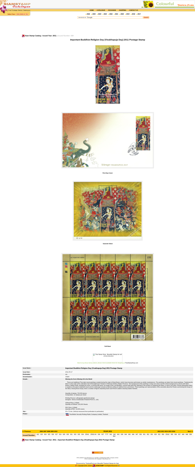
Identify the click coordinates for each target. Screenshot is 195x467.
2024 (99, 14)
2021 (116, 14)
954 (114, 436)
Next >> (190, 431)
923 (41, 434)
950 (140, 434)
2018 (133, 14)
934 (82, 434)
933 (75, 434)
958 (190, 434)
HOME (92, 10)
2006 (41, 431)
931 (71, 434)
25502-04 (93, 434)
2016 (173, 431)
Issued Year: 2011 (50, 36)
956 (175, 434)
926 (53, 434)
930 (67, 434)
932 (159, 434)
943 (118, 434)
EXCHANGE (112, 10)
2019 (127, 14)
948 (187, 434)
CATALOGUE (101, 10)
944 (125, 434)
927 (56, 434)
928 (155, 434)
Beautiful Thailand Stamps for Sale (108, 463)
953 (152, 434)
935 (79, 434)
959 (163, 434)
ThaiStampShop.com (131, 363)
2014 (166, 431)
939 (122, 434)
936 (99, 434)
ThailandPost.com (91, 463)
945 (129, 434)
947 (137, 434)
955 (172, 434)
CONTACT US (133, 10)
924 (45, 434)
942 (114, 434)
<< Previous (26, 431)
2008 (48, 431)
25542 (167, 434)
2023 (105, 14)
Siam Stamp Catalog (33, 36)
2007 (44, 431)
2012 (159, 431)
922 (38, 434)
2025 (94, 14)
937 (102, 434)
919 (60, 434)
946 (133, 434)
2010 (55, 431)
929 (64, 434)
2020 (122, 14)
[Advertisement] (113, 26)
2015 (170, 431)
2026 (88, 14)
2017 (139, 14)
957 (179, 434)
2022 (111, 14)
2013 (162, 431)
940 (183, 434)
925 (49, 434)
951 (144, 434)
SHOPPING (122, 10)
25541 (87, 434)
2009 (52, 431)
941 (111, 434)
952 (148, 434)
